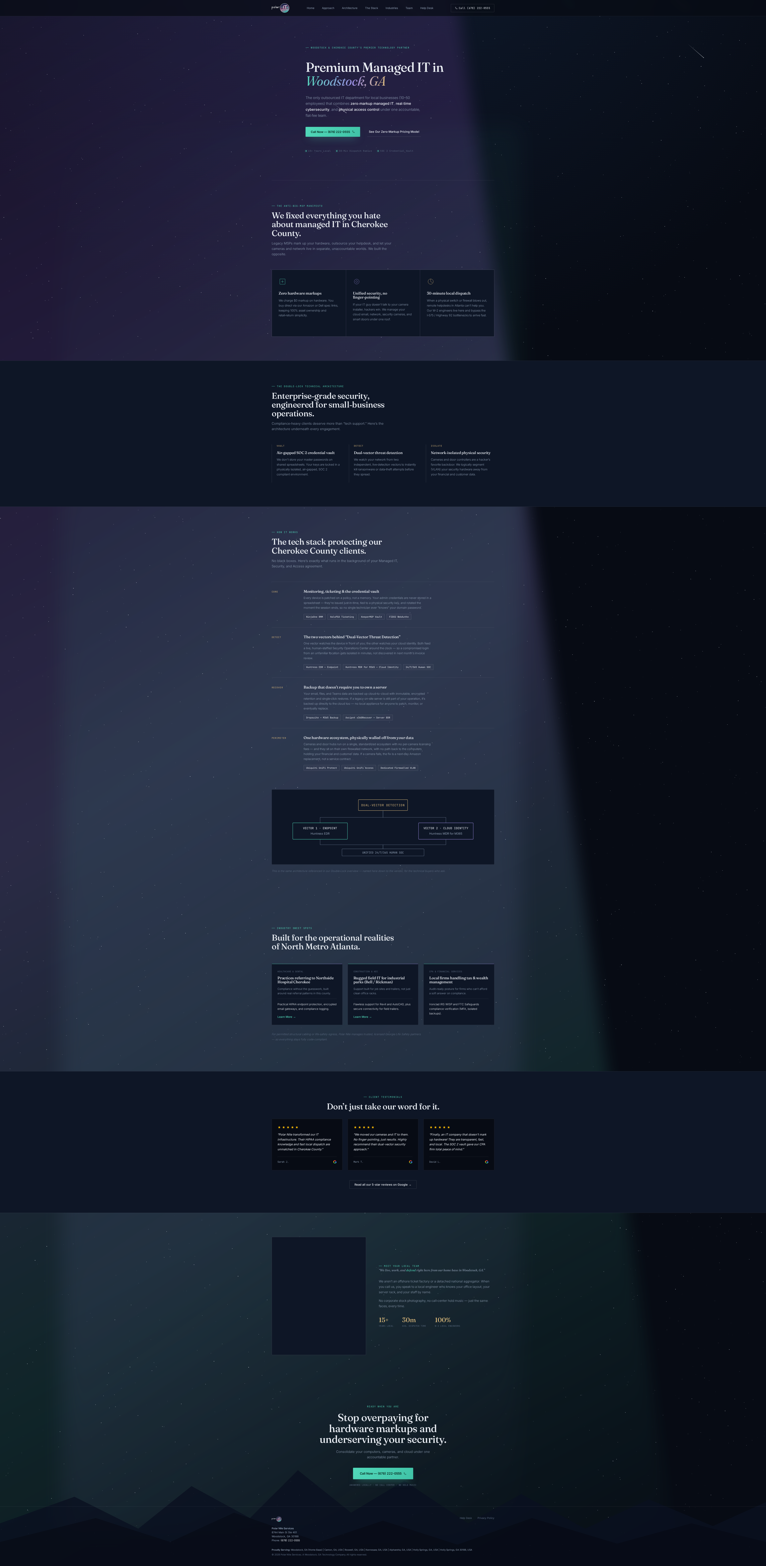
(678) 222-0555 (290, 1540)
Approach (328, 8)
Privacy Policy (486, 1518)
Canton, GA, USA (333, 1549)
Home (310, 8)
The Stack (371, 8)
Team (409, 8)
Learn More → (286, 1016)
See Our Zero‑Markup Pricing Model (394, 131)
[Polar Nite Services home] (280, 8)
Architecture (349, 8)
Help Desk (426, 8)
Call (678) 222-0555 (474, 8)
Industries (392, 8)
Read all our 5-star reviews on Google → (383, 1184)
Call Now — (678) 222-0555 (330, 132)
